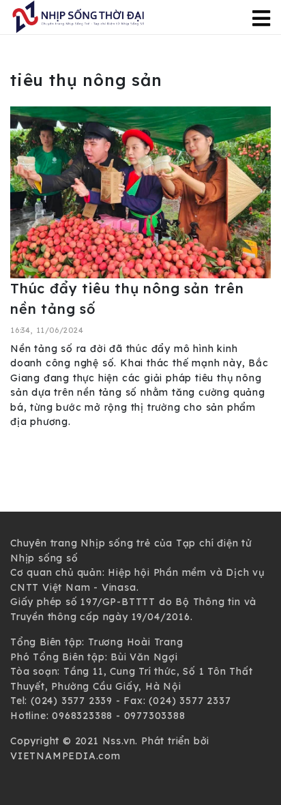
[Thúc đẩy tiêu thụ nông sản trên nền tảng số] (140, 192)
